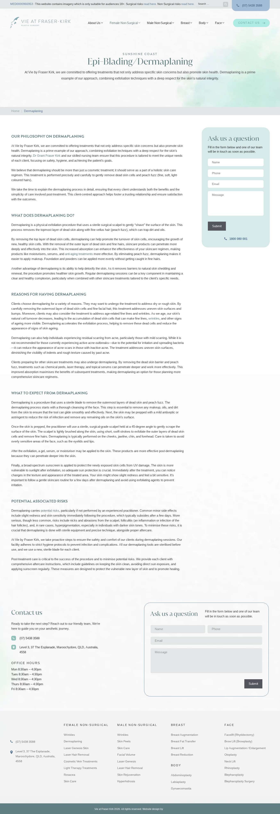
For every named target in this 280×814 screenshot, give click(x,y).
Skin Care (70, 781)
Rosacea (69, 775)
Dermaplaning (73, 741)
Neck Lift (230, 761)
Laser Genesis (126, 761)
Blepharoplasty (234, 775)
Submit (217, 226)
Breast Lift (177, 748)
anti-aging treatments (79, 254)
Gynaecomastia (181, 788)
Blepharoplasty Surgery (239, 781)
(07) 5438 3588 (252, 5)
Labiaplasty (178, 782)
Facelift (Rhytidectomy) (239, 735)
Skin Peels (124, 741)
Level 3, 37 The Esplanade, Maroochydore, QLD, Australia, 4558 (58, 649)
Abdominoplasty (181, 775)
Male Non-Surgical (159, 23)
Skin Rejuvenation (128, 775)
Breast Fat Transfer (183, 741)
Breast (185, 23)
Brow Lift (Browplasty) (238, 741)
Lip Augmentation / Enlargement (245, 748)
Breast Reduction (182, 755)
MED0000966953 (21, 4)
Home (15, 111)
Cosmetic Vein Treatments (80, 761)
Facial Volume (126, 755)
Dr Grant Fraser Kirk (46, 155)
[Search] (225, 4)
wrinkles (153, 318)
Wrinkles (69, 735)
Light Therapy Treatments (80, 768)
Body (202, 23)
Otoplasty (230, 755)
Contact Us (249, 23)
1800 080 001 (238, 239)
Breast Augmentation (184, 735)
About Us (94, 23)
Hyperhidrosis (126, 781)
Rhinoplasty (232, 768)
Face (218, 23)
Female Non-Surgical (124, 23)
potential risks (50, 510)
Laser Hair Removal (76, 755)
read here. (150, 4)
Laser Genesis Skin (76, 748)
